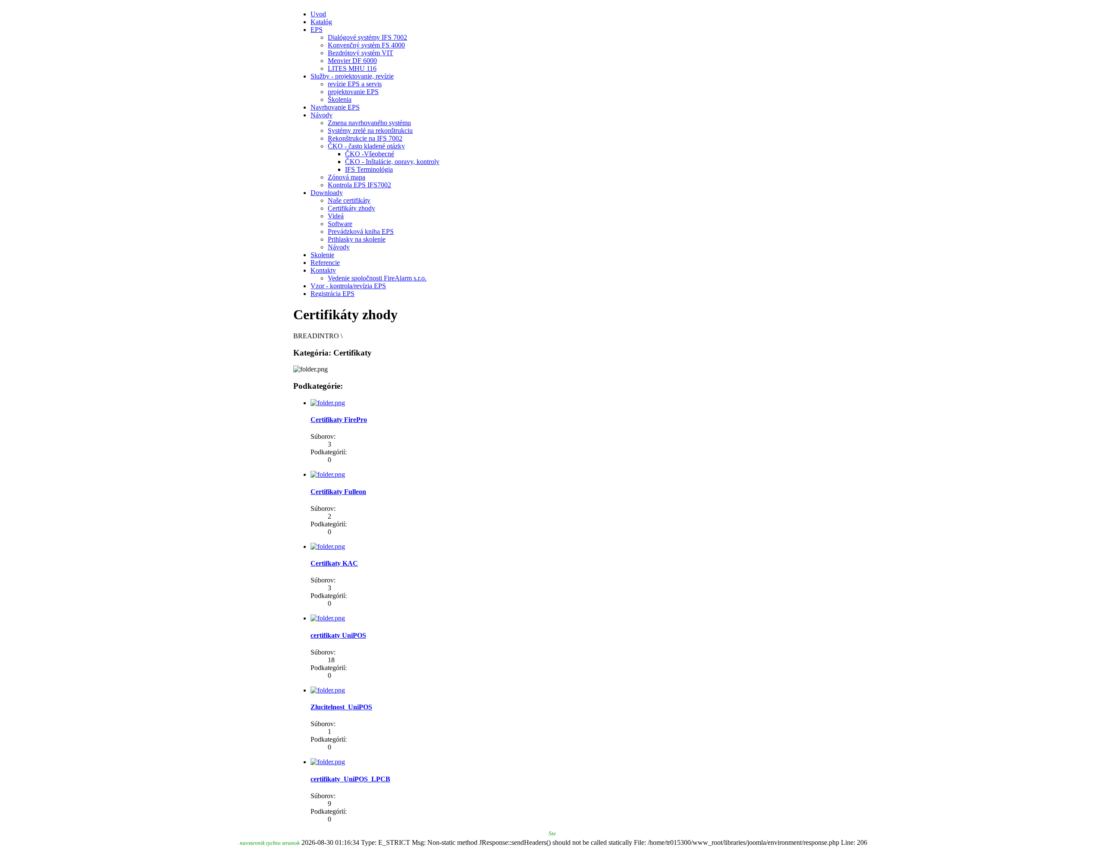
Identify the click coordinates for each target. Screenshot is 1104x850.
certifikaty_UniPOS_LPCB (350, 779)
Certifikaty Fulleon (338, 491)
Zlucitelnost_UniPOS (341, 707)
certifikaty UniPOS (338, 635)
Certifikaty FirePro (338, 419)
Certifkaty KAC (334, 563)
